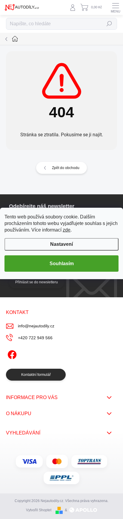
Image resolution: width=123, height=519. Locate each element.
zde (66, 229)
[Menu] (115, 7)
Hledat (109, 24)
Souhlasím (62, 263)
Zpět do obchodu (65, 168)
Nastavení (61, 244)
